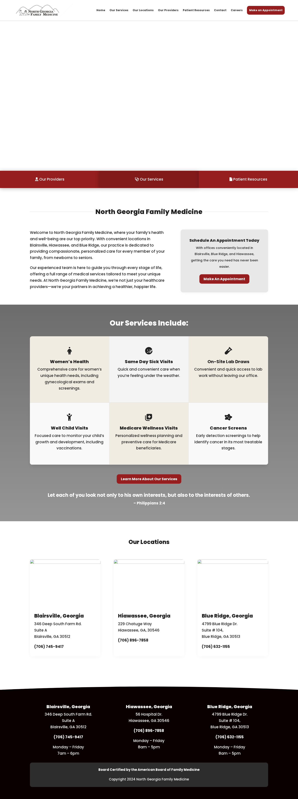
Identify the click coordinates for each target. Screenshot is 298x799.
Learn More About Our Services (149, 478)
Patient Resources (196, 10)
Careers (237, 10)
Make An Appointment (224, 278)
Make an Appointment (266, 10)
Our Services (119, 10)
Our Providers (168, 10)
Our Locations (143, 10)
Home (100, 10)
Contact (220, 10)
